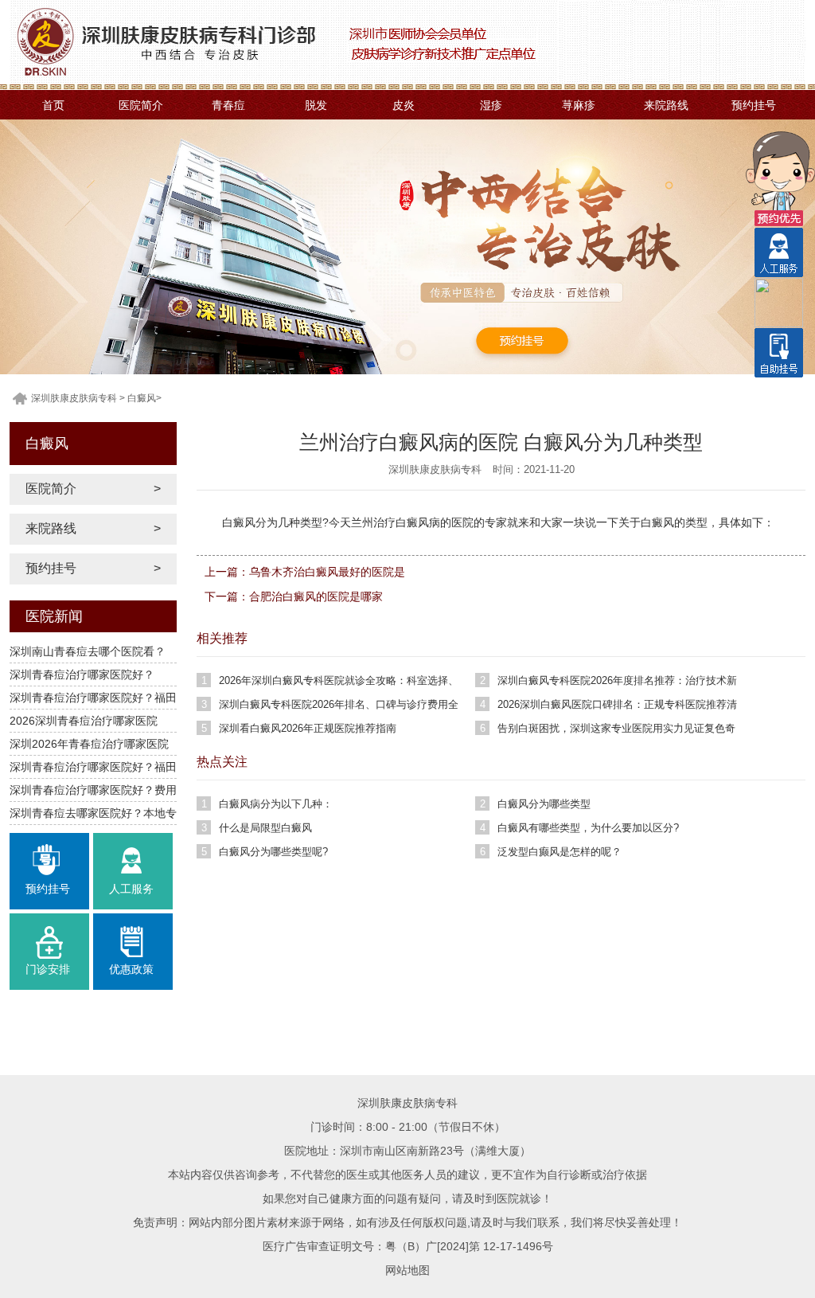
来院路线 (666, 105)
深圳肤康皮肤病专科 (74, 398)
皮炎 (403, 105)
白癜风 (141, 398)
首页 (53, 105)
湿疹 (491, 105)
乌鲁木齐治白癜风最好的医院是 (327, 571)
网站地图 (407, 1270)
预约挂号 (753, 105)
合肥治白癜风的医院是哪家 (316, 596)
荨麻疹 (578, 105)
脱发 (316, 105)
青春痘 (228, 105)
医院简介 (141, 105)
